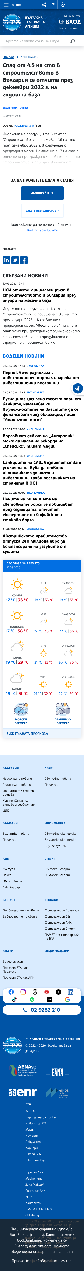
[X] (59, 992)
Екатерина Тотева (15, 107)
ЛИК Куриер (11, 887)
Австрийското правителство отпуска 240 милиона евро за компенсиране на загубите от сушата (35, 543)
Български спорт (57, 875)
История (31, 1136)
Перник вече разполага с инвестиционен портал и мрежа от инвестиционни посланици (41, 377)
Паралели (51, 785)
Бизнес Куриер (55, 846)
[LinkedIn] (71, 992)
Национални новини (17, 779)
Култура (9, 869)
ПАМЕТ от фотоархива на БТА (62, 937)
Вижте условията (42, 230)
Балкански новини (16, 834)
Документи (33, 1142)
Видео (8, 951)
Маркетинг (33, 1178)
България (11, 768)
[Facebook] (12, 992)
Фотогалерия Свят (59, 916)
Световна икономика (60, 834)
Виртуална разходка (40, 1117)
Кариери (31, 1148)
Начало (8, 57)
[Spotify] (33, 999)
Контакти (33, 1203)
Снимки (51, 900)
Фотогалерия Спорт (60, 929)
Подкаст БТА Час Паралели (15, 969)
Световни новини (58, 779)
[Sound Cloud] (50, 999)
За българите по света (20, 916)
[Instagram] (24, 992)
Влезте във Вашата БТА (42, 210)
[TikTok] (15, 999)
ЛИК (6, 859)
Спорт (50, 859)
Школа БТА (33, 1154)
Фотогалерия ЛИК (58, 923)
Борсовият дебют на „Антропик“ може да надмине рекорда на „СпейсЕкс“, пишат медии (38, 441)
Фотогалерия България (62, 910)
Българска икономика (60, 840)
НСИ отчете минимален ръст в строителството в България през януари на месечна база (39, 295)
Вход (73, 21)
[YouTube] (47, 992)
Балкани (10, 823)
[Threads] (36, 992)
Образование (12, 881)
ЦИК (6, 811)
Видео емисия (13, 962)
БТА (28, 1104)
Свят (49, 768)
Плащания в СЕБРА (38, 1209)
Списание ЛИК (35, 1191)
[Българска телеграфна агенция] (12, 1045)
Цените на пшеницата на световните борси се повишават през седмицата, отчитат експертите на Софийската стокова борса (38, 509)
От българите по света (21, 910)
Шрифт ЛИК (34, 1172)
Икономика (29, 57)
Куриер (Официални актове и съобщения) (19, 802)
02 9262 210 (45, 1010)
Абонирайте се (42, 193)
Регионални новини (17, 785)
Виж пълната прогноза (27, 734)
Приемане (20, 1260)
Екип (28, 1197)
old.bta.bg (32, 1215)
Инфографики (57, 951)
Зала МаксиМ (34, 1185)
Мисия (30, 1130)
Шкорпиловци (35, 1160)
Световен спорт (57, 869)
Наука (7, 875)
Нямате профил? (69, 28)
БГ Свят (9, 900)
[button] (44, 4)
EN (53, 4)
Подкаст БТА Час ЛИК (18, 978)
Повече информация (54, 1260)
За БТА (30, 1111)
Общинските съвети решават (18, 793)
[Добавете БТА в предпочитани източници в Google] (68, 999)
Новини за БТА (35, 1123)
